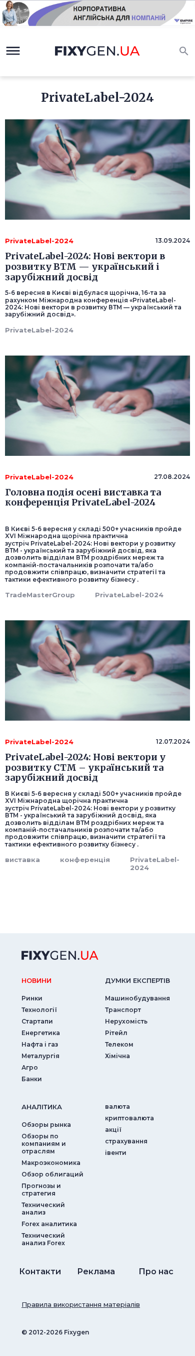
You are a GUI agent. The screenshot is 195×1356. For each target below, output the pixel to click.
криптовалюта (129, 1118)
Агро (30, 1067)
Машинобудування (137, 998)
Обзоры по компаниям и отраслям (44, 1143)
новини (37, 980)
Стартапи (37, 1021)
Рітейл (116, 1033)
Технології (39, 1009)
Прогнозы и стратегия (41, 1189)
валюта (117, 1106)
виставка (22, 860)
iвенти (115, 1152)
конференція (85, 860)
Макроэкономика (51, 1162)
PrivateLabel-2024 (39, 330)
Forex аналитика (49, 1224)
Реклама (96, 1271)
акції (113, 1129)
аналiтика (42, 1107)
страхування (126, 1141)
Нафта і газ (40, 1044)
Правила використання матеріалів (81, 1304)
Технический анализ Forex (43, 1239)
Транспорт (123, 1009)
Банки (32, 1079)
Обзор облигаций (53, 1174)
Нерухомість (126, 1021)
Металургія (41, 1056)
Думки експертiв (137, 980)
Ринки (32, 998)
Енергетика (41, 1033)
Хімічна (117, 1056)
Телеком (119, 1044)
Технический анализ (43, 1208)
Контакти (40, 1271)
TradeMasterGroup (40, 595)
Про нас (156, 1271)
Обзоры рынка (46, 1124)
